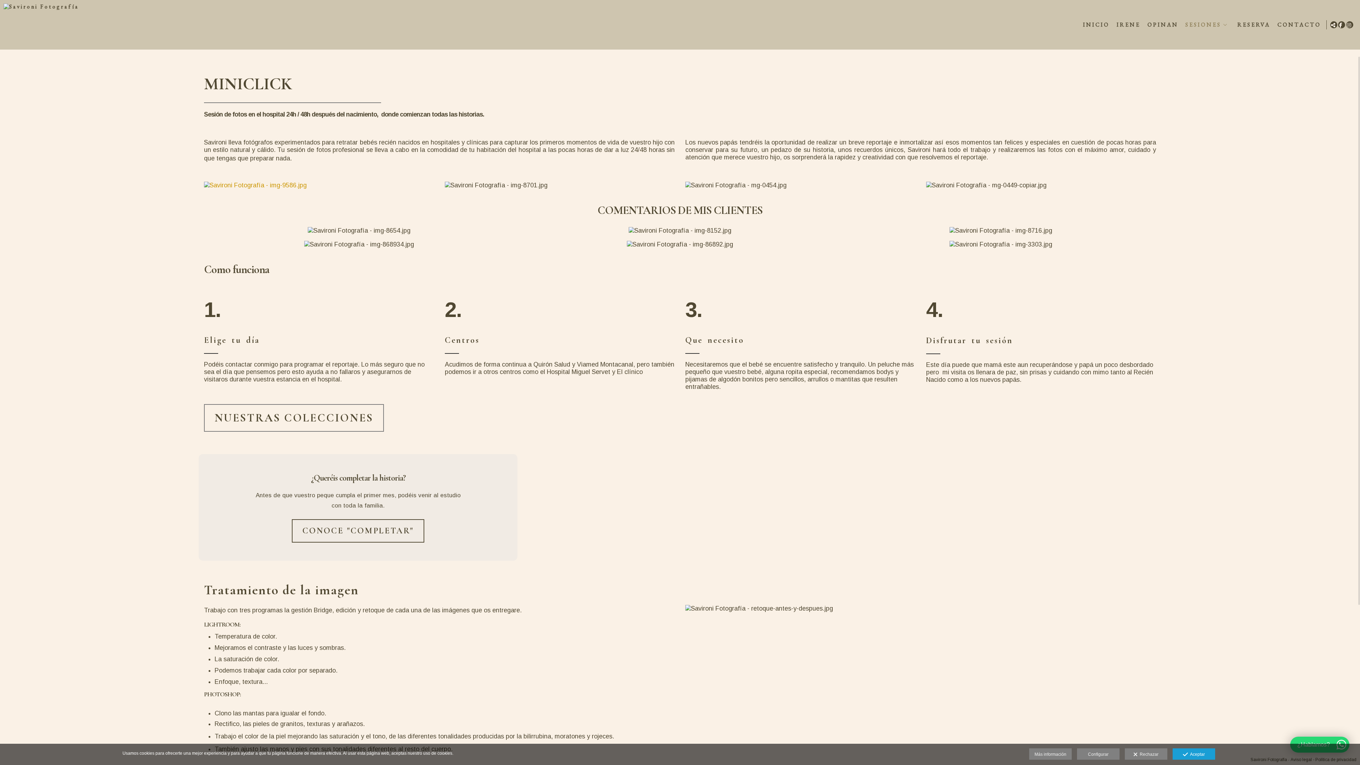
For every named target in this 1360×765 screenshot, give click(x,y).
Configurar (1098, 754)
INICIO (1096, 25)
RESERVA (1253, 25)
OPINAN (1163, 25)
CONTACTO (1299, 25)
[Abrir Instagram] (1349, 24)
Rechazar (1148, 754)
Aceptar (1196, 754)
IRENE (1128, 25)
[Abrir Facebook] (1341, 24)
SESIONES (1203, 25)
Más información (1050, 754)
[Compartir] (1333, 24)
